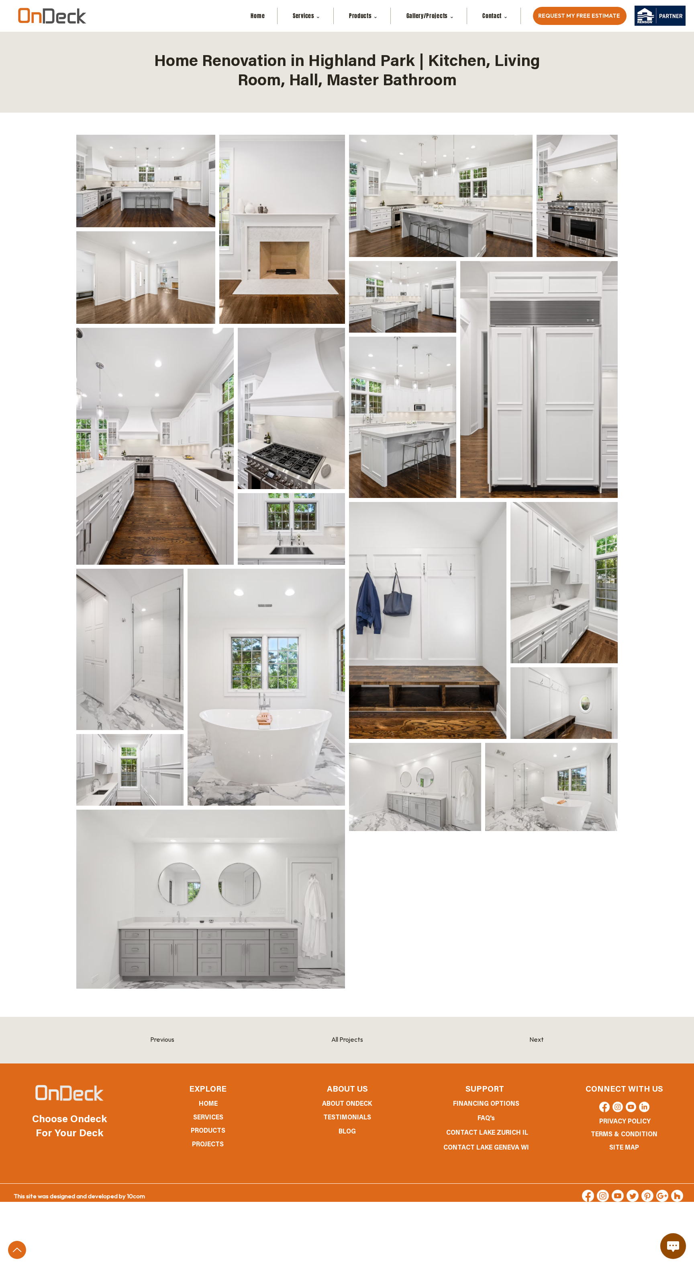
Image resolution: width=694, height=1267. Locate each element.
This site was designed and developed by (70, 1196)
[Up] (17, 1250)
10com (136, 1196)
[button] (495, 16)
